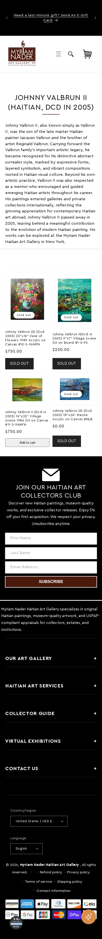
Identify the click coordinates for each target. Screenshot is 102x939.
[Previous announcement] (6, 17)
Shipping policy (69, 881)
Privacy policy (78, 872)
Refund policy (51, 872)
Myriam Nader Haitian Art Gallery (49, 865)
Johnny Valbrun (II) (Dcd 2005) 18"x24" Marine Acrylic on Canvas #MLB (72, 415)
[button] (58, 54)
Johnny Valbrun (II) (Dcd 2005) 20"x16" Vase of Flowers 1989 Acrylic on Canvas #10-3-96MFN (25, 338)
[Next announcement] (95, 17)
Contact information (54, 891)
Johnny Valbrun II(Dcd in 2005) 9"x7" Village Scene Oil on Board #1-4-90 (74, 338)
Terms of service (38, 881)
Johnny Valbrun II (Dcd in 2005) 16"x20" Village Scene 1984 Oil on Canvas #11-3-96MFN (27, 418)
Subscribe (51, 581)
